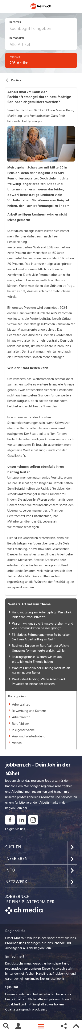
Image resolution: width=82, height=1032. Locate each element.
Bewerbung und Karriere (29, 711)
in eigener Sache (23, 730)
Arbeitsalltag (21, 704)
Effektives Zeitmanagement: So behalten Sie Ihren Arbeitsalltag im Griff (41, 637)
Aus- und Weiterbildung (28, 736)
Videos (17, 743)
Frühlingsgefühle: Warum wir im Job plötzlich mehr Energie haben (37, 659)
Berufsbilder (20, 723)
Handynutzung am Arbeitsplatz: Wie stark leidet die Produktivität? (41, 615)
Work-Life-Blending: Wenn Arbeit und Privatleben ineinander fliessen (38, 681)
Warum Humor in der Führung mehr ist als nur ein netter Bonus (41, 670)
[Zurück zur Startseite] (24, 913)
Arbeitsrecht (21, 717)
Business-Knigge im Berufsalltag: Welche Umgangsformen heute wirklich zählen (40, 648)
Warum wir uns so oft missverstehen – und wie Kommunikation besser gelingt (42, 626)
